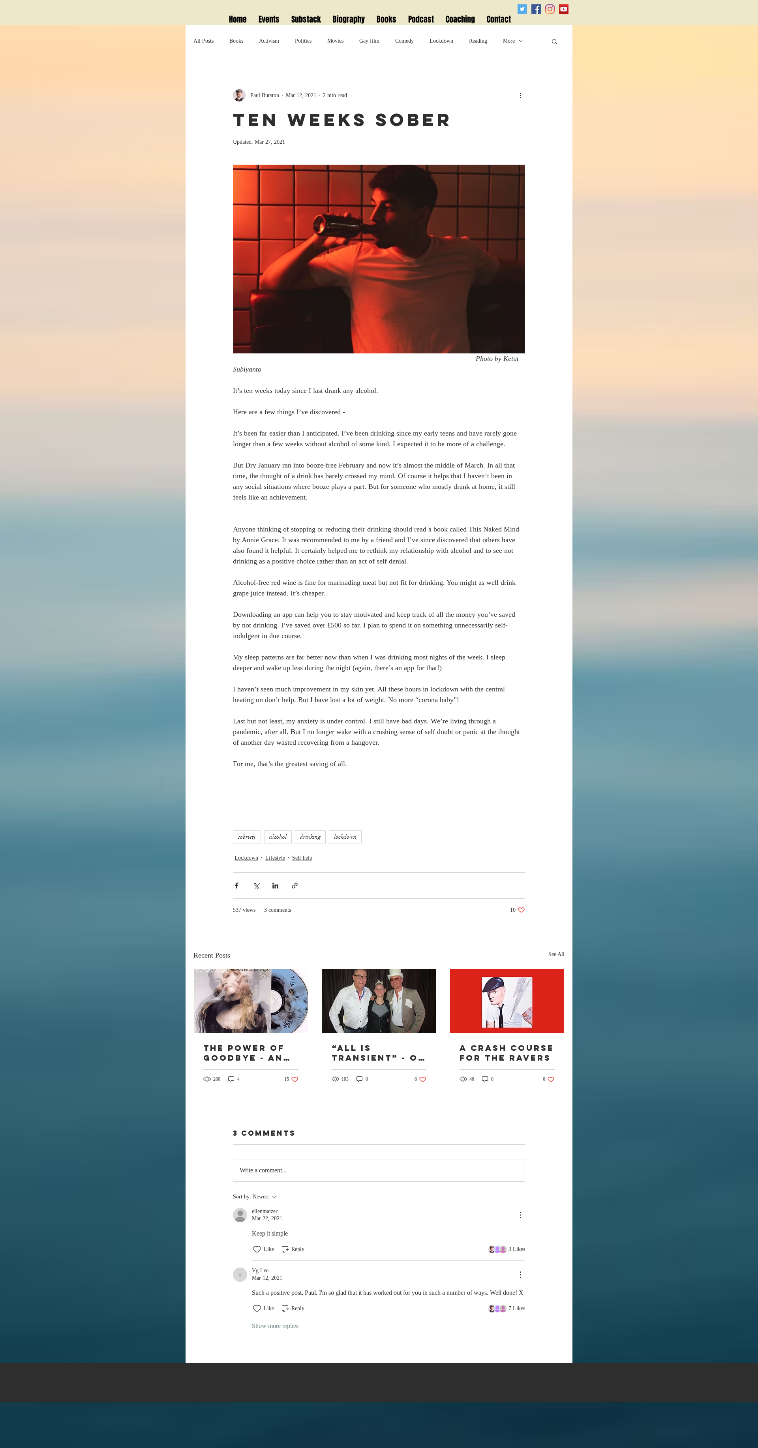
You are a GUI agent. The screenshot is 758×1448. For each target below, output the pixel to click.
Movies (335, 41)
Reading (478, 41)
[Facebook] (536, 9)
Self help (302, 858)
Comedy (404, 41)
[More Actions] (520, 1215)
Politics (303, 41)
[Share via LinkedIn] (275, 885)
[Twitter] (522, 9)
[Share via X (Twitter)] (256, 885)
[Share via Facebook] (236, 885)
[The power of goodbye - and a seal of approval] (251, 1001)
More (509, 41)
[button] (554, 41)
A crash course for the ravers (507, 1053)
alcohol (278, 837)
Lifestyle (275, 858)
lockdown (345, 837)
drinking (310, 837)
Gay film (369, 41)
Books (236, 41)
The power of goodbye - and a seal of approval (247, 1053)
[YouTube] (563, 9)
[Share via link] (294, 885)
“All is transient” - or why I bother (378, 1053)
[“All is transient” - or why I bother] (379, 1001)
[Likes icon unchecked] (257, 1249)
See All (556, 954)
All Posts (203, 41)
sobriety (247, 837)
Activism (269, 41)
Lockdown (441, 41)
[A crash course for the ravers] (507, 1001)
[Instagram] (550, 9)
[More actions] (520, 95)
